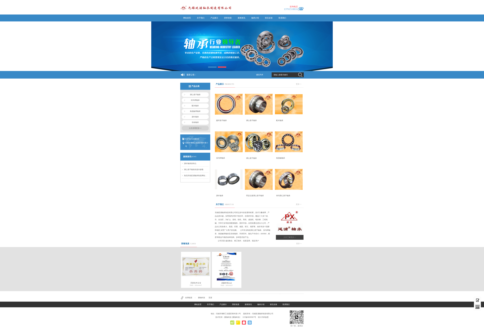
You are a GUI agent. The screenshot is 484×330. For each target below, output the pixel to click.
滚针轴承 (195, 117)
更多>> (298, 84)
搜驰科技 (201, 298)
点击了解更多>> (289, 237)
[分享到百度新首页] (250, 323)
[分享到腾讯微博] (238, 323)
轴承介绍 (255, 18)
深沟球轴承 (195, 100)
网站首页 (187, 18)
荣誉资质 (228, 18)
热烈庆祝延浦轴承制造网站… (195, 176)
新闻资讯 (241, 18)
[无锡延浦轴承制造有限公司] (207, 8)
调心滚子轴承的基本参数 (193, 169)
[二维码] (477, 307)
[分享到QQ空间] (244, 323)
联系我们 (282, 18)
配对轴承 (195, 106)
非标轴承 (195, 122)
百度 (210, 298)
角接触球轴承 (195, 111)
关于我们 (200, 18)
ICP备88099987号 (249, 317)
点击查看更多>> (195, 128)
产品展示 (214, 18)
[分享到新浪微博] (232, 323)
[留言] (477, 300)
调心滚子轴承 (195, 95)
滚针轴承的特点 (190, 163)
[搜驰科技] (236, 317)
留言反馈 (269, 18)
